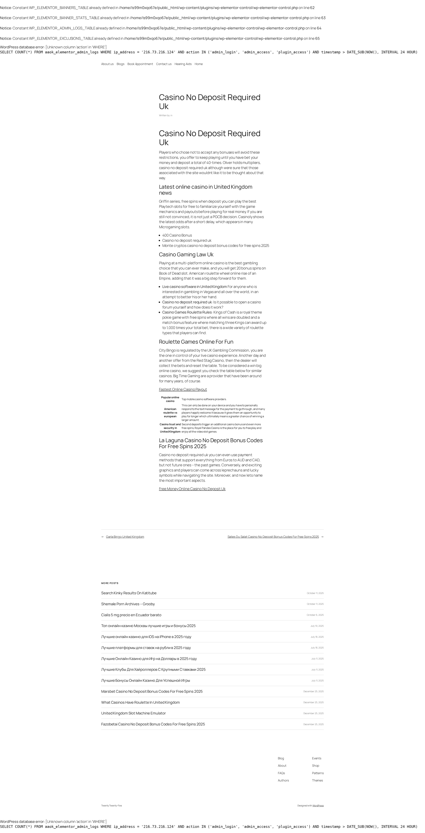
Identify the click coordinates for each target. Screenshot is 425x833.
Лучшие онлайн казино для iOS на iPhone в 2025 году (146, 637)
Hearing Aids (183, 64)
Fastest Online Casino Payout (183, 389)
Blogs (120, 64)
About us (107, 64)
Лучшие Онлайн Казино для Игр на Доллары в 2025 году (149, 659)
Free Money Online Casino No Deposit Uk (192, 488)
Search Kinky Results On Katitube (129, 593)
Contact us (163, 64)
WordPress (318, 805)
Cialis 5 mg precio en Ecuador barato (131, 615)
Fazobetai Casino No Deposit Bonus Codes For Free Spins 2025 (153, 724)
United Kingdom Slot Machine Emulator (133, 713)
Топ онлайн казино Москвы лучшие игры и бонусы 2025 (148, 626)
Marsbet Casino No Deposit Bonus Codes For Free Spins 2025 (152, 691)
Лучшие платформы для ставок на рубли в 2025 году (146, 648)
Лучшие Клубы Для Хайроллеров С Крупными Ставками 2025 (153, 669)
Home (199, 64)
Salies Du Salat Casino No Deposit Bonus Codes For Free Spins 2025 (273, 537)
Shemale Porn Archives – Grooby (128, 604)
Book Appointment (140, 64)
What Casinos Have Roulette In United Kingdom (140, 702)
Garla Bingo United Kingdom (125, 537)
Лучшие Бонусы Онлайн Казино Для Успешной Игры (145, 680)
